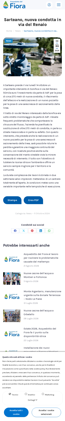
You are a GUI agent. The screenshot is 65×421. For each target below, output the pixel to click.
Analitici (31, 394)
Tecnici (15, 394)
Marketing (49, 394)
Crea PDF (33, 200)
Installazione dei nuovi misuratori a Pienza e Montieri (41, 349)
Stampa (12, 200)
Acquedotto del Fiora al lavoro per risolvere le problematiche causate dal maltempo (41, 258)
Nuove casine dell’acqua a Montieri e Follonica (38, 275)
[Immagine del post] (12, 259)
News (8, 41)
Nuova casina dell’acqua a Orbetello (38, 312)
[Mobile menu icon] (59, 5)
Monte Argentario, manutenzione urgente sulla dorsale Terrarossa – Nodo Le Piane (42, 295)
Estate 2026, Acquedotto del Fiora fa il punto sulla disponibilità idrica (40, 332)
